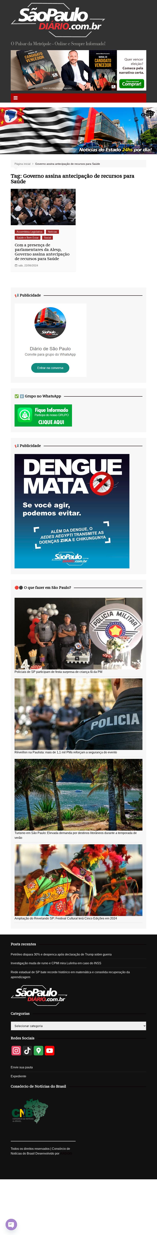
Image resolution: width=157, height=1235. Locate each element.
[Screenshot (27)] (51, 340)
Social (47, 237)
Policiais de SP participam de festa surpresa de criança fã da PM (58, 671)
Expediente (18, 1076)
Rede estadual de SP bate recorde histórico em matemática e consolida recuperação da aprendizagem (70, 975)
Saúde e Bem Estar (27, 237)
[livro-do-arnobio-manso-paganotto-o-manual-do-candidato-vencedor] (78, 70)
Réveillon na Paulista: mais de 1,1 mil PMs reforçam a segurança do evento (66, 752)
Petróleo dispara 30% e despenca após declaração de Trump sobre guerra (61, 954)
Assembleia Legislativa (29, 231)
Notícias (52, 231)
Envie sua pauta (22, 1067)
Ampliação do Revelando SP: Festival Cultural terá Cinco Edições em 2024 (66, 918)
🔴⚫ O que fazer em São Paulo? (43, 587)
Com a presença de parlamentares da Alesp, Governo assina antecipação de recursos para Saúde (42, 251)
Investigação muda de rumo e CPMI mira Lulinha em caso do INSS (56, 963)
